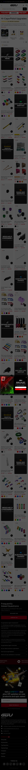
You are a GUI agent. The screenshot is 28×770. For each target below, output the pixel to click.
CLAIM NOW (20, 389)
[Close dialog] (26, 377)
